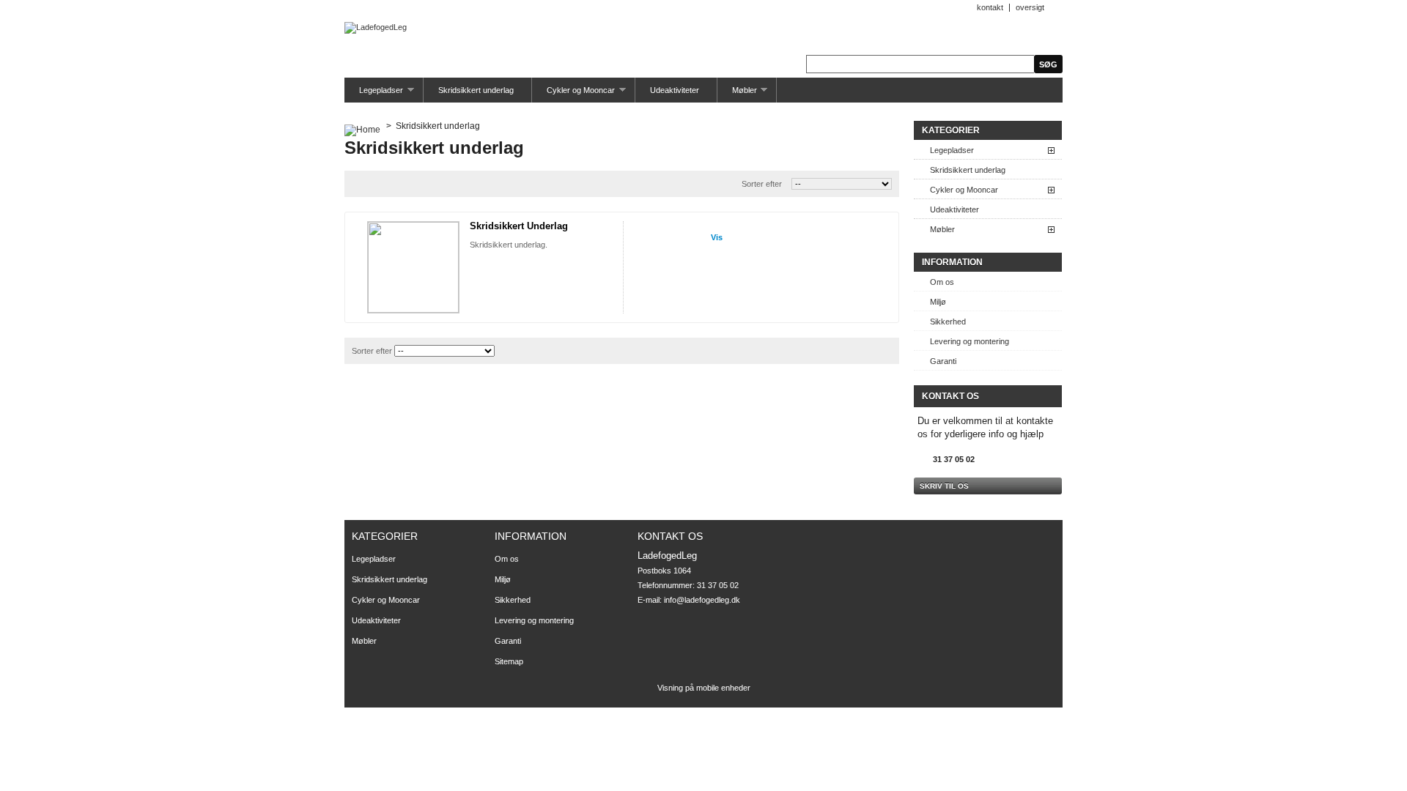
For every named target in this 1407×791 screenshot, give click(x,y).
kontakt (990, 7)
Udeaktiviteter (674, 90)
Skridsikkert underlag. (508, 244)
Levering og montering (969, 341)
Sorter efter (762, 183)
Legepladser (373, 94)
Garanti (943, 361)
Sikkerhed (948, 321)
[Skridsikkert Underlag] (413, 267)
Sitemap (509, 661)
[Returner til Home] (362, 126)
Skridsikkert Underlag (519, 225)
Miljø (938, 301)
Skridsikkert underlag (476, 90)
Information (952, 262)
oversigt (1030, 7)
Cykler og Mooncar (573, 94)
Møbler (737, 94)
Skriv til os (944, 486)
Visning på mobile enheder (703, 687)
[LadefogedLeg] (375, 28)
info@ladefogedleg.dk (702, 599)
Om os (942, 282)
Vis (717, 237)
